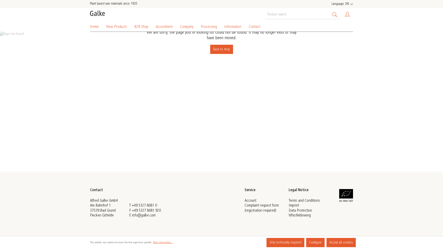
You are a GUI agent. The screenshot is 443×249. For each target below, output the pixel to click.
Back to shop (221, 49)
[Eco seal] (346, 201)
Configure (315, 242)
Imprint (294, 206)
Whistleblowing (300, 215)
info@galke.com (144, 215)
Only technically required (285, 242)
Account (250, 201)
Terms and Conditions (304, 201)
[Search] (334, 14)
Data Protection (300, 211)
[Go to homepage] (97, 13)
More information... (163, 242)
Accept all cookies (341, 242)
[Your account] (347, 14)
